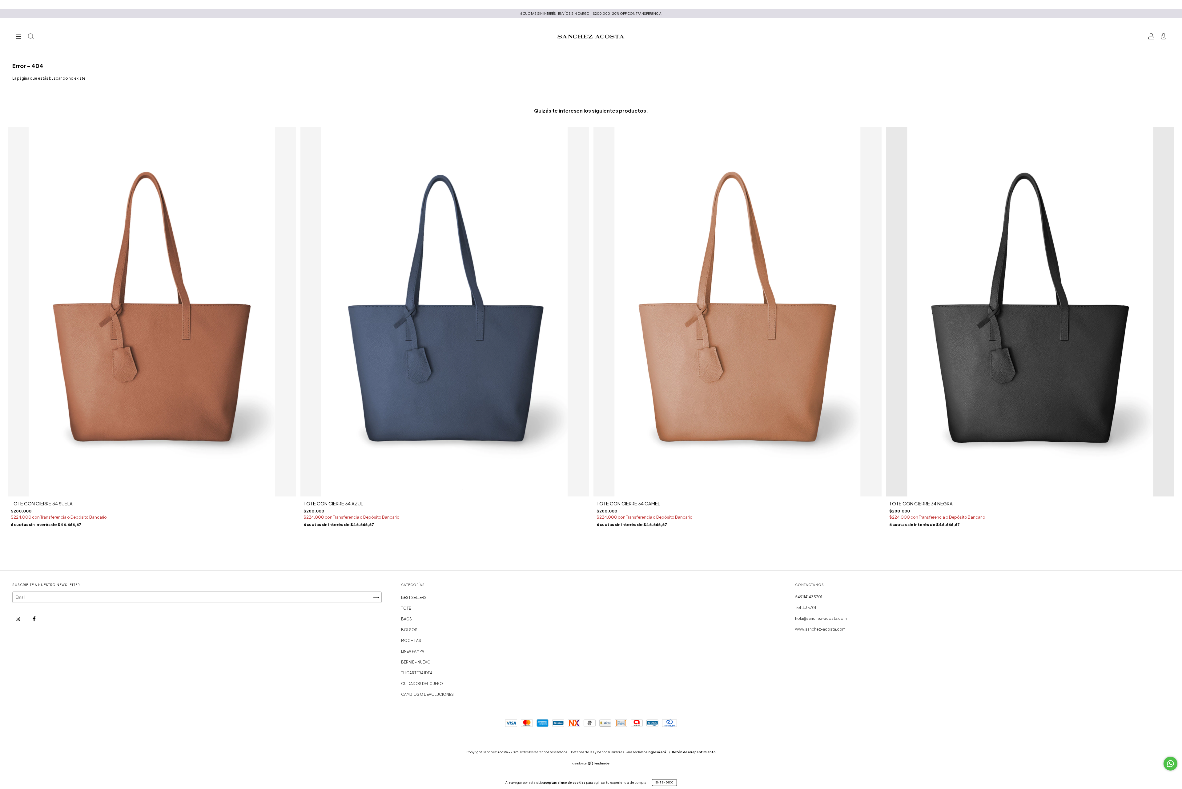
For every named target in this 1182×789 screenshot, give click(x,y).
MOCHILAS (411, 640)
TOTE (406, 608)
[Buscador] (31, 37)
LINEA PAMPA (412, 651)
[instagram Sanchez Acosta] (18, 618)
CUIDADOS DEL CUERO (422, 683)
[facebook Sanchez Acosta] (34, 618)
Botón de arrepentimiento (694, 752)
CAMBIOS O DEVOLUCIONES (427, 694)
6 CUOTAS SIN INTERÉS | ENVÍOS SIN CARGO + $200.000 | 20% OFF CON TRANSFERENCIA (591, 13)
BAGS (406, 619)
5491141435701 (808, 597)
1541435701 (805, 607)
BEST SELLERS (414, 597)
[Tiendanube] (591, 764)
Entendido (664, 782)
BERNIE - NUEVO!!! (417, 662)
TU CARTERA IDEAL (417, 673)
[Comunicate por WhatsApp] (1170, 764)
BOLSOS (409, 630)
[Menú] (18, 37)
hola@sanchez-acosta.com (821, 618)
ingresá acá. (657, 752)
